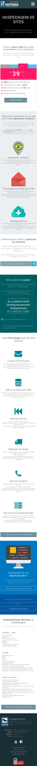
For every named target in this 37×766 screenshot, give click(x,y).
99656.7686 (19, 311)
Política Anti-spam (18, 754)
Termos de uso (18, 749)
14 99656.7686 (16, 734)
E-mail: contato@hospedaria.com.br (15, 319)
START (5, 66)
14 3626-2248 (16, 732)
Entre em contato (18, 747)
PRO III (32, 66)
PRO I (14, 66)
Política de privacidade (18, 752)
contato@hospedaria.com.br (19, 736)
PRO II (23, 65)
